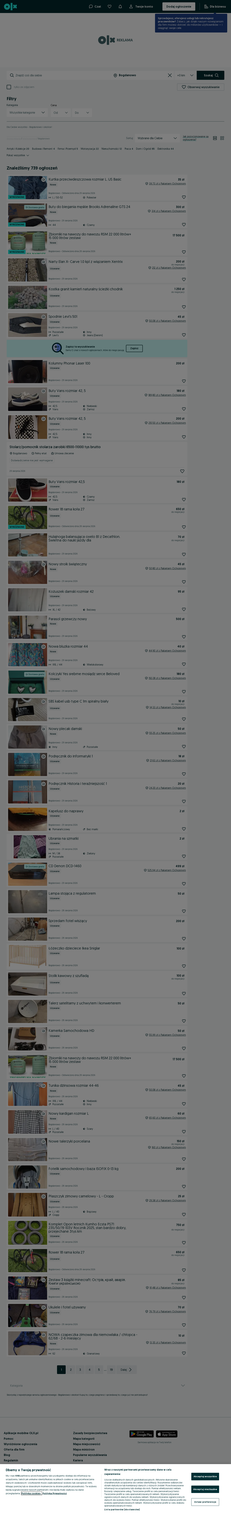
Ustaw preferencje (205, 1501)
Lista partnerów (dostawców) (122, 1509)
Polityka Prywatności (55, 1493)
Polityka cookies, (31, 1493)
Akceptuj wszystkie (205, 1476)
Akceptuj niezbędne (205, 1489)
